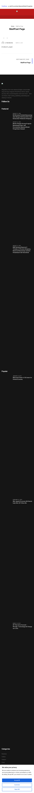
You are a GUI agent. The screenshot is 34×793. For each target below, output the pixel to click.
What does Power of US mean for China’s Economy (22, 378)
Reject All (17, 789)
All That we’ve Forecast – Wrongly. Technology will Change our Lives (22, 626)
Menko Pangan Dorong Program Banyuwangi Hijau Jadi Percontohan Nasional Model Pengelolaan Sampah (22, 126)
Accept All (17, 780)
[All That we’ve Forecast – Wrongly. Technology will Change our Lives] (7, 683)
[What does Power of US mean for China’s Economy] (7, 436)
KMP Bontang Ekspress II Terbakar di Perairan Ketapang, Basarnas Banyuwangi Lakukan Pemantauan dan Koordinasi (22, 249)
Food (3, 762)
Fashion (4, 759)
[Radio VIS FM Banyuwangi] (17, 12)
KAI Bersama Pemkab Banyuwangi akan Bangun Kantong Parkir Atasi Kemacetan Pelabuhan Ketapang (22, 117)
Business (4, 754)
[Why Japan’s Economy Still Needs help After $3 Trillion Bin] (7, 560)
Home (12, 26)
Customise (17, 785)
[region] (17, 779)
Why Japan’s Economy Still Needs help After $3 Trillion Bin (22, 502)
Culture (4, 757)
